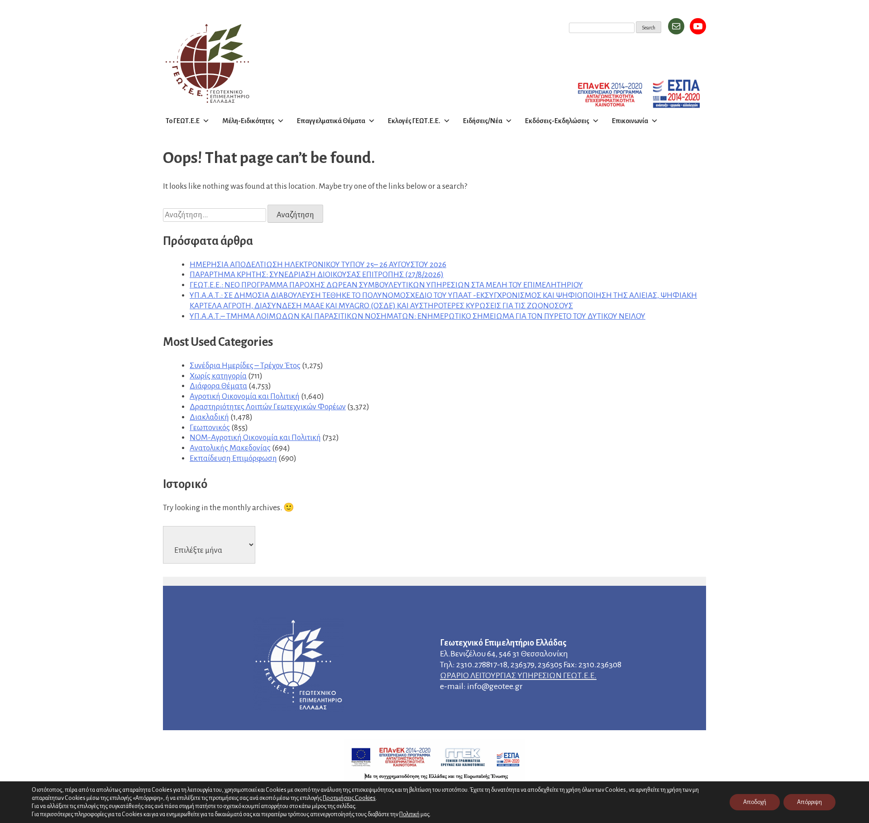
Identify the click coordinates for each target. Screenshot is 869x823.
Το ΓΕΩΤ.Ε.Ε (183, 120)
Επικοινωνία (630, 120)
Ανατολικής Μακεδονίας (230, 448)
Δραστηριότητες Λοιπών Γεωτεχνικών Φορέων (268, 406)
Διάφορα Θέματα (218, 386)
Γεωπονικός (210, 427)
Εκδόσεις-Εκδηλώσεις (557, 120)
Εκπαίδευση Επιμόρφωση (233, 458)
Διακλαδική (209, 417)
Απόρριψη (809, 802)
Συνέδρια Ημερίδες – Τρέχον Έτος (245, 365)
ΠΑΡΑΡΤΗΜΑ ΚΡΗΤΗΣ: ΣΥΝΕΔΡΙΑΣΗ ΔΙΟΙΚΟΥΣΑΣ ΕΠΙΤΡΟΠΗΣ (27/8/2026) (317, 274)
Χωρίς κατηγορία (218, 376)
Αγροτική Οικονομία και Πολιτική (245, 396)
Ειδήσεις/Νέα (482, 120)
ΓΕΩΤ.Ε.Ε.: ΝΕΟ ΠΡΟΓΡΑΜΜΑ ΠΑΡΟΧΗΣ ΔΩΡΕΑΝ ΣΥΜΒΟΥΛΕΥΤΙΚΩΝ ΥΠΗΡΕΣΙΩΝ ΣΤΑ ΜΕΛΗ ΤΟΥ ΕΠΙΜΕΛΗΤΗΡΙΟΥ (386, 285)
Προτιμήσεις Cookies (349, 797)
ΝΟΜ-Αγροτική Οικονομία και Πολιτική (255, 437)
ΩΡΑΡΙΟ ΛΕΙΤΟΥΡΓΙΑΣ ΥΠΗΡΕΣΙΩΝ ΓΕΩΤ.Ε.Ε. (518, 675)
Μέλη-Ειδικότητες (248, 120)
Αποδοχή (754, 802)
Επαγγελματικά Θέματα (331, 120)
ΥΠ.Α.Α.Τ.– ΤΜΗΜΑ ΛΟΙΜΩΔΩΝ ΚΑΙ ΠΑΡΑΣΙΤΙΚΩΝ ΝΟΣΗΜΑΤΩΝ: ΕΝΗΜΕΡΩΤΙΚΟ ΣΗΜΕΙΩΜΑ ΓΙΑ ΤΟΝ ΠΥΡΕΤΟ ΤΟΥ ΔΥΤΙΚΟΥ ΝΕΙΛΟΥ (417, 316)
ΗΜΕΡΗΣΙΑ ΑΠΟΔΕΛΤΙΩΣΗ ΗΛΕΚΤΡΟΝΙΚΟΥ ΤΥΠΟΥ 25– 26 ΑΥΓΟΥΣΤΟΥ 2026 (318, 264)
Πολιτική (409, 814)
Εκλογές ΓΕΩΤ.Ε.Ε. (414, 120)
